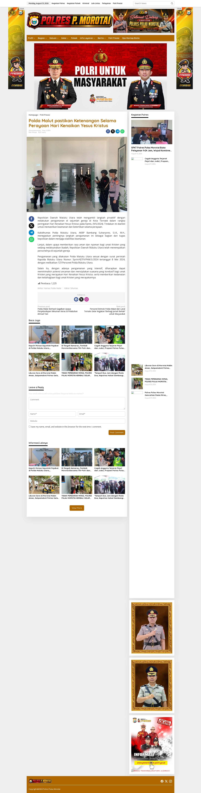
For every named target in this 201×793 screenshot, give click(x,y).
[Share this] (108, 131)
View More (77, 508)
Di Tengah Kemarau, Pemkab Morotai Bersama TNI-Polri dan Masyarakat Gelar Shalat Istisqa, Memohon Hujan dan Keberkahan (77, 347)
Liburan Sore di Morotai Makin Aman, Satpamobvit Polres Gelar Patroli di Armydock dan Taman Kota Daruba (44, 374)
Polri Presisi (33, 132)
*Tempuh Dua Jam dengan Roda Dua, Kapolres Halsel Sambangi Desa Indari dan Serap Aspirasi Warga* (109, 374)
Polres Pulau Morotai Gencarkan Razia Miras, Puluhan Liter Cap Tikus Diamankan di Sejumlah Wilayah (155, 393)
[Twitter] (81, 299)
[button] (172, 3)
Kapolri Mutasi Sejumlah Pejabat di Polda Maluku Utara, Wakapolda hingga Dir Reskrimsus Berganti (44, 347)
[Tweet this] (113, 131)
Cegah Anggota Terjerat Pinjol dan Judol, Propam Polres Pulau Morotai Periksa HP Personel (109, 347)
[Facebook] (76, 299)
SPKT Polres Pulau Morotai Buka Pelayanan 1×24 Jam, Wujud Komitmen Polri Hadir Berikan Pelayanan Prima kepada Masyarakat (151, 149)
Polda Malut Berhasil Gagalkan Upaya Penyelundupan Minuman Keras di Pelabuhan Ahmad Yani (58, 310)
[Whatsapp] (122, 131)
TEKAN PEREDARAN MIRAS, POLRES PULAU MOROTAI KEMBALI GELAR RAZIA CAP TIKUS (77, 374)
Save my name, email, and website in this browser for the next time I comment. (66, 426)
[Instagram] (86, 299)
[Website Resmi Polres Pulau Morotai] (70, 20)
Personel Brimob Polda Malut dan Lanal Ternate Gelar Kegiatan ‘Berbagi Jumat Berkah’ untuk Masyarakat (104, 310)
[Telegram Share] (118, 131)
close (22, 8)
